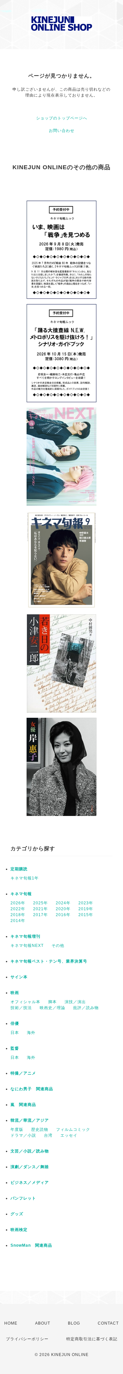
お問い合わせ (61, 130)
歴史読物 (39, 1129)
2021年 (40, 909)
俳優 (14, 1023)
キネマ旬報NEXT (27, 945)
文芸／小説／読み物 (29, 1151)
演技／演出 (75, 1002)
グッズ (16, 1214)
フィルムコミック (73, 1129)
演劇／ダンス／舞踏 (29, 1167)
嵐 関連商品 (23, 1104)
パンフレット (23, 1198)
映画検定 (19, 1229)
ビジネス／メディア (29, 1182)
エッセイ (68, 1135)
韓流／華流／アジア (29, 1120)
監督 (14, 1048)
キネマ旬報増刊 (25, 936)
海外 (31, 1032)
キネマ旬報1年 (24, 878)
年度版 (16, 1129)
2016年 (63, 915)
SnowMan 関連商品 (31, 1245)
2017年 (40, 915)
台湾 (48, 1135)
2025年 (40, 903)
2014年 (17, 920)
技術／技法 (21, 1007)
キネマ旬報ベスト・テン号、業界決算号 (48, 961)
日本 (14, 1032)
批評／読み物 (86, 1007)
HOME (10, 1323)
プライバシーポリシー (27, 1339)
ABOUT (42, 1323)
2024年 (63, 903)
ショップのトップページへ (61, 118)
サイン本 (19, 977)
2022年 (17, 909)
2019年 (85, 909)
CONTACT (108, 1323)
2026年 (17, 903)
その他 (57, 945)
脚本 (52, 1002)
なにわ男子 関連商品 (31, 1089)
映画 (14, 992)
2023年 (85, 903)
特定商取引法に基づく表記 (91, 1339)
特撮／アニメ (23, 1073)
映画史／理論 (52, 1007)
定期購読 (19, 869)
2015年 (85, 915)
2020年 (63, 909)
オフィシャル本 (25, 1002)
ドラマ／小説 (23, 1135)
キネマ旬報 (21, 894)
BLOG (74, 1323)
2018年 (17, 915)
